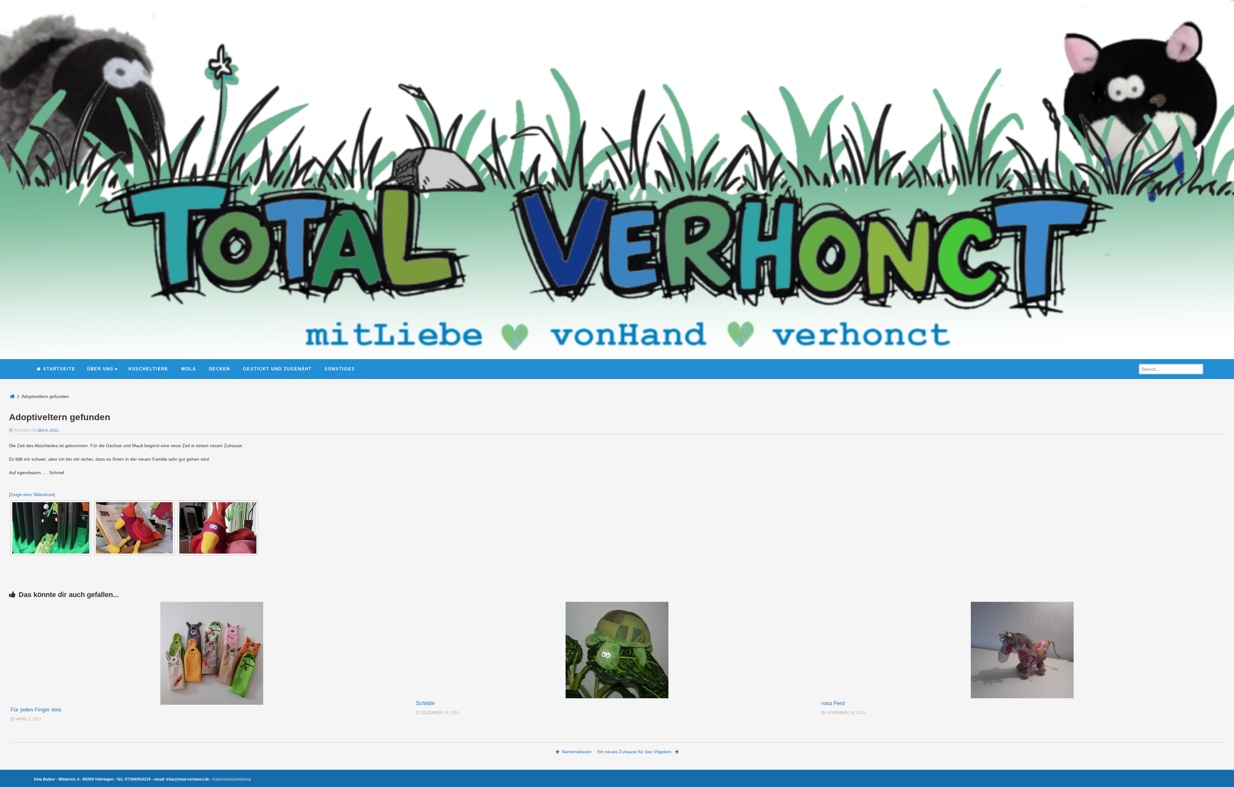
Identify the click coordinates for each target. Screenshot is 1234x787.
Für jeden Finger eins (36, 710)
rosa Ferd (833, 703)
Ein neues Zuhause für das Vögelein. (635, 751)
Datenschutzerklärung (231, 779)
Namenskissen (577, 751)
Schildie (425, 703)
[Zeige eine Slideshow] (32, 494)
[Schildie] (617, 650)
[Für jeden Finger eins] (212, 653)
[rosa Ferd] (1022, 650)
